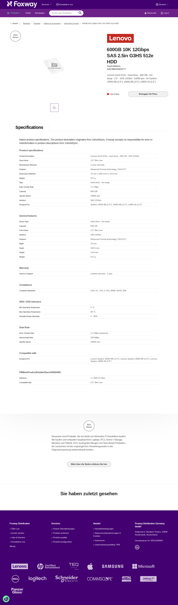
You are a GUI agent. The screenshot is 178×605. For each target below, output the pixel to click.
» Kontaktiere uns (17, 542)
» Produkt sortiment (60, 533)
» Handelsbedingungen (103, 529)
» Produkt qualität (59, 537)
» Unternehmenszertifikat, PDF (106, 545)
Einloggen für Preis (148, 94)
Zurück (15, 23)
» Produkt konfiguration (61, 542)
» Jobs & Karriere (17, 537)
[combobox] (64, 13)
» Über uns (14, 529)
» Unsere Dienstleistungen (63, 529)
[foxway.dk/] (22, 4)
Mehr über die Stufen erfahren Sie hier (89, 464)
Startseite (26, 23)
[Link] (138, 547)
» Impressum (99, 540)
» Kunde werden (17, 533)
